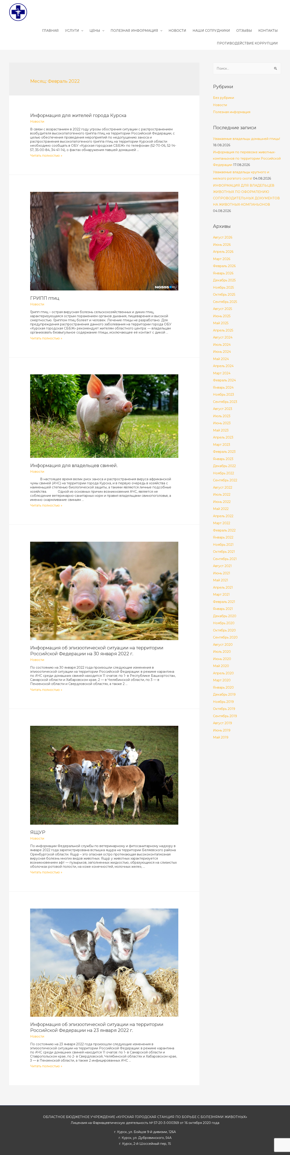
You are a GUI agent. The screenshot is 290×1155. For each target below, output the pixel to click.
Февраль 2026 (224, 266)
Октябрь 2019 (224, 709)
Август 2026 (222, 237)
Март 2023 (221, 445)
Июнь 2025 (221, 316)
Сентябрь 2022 (225, 480)
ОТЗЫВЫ (244, 31)
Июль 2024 (222, 345)
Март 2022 (221, 523)
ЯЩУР (37, 832)
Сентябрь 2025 (225, 302)
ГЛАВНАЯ (50, 31)
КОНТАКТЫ (268, 31)
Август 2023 (222, 409)
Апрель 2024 (223, 366)
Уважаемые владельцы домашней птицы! (246, 139)
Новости (37, 121)
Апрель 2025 (223, 330)
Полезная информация (231, 112)
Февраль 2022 (224, 530)
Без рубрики (223, 98)
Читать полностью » (46, 156)
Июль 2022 (221, 494)
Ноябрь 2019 (223, 702)
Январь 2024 (223, 387)
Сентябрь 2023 (225, 402)
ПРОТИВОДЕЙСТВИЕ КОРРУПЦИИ (247, 43)
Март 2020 (222, 680)
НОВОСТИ (177, 31)
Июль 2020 (222, 652)
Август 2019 (222, 723)
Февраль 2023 (224, 452)
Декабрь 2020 (224, 616)
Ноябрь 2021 (223, 545)
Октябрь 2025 (224, 294)
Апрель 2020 (223, 673)
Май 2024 (221, 359)
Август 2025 (222, 309)
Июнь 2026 (222, 245)
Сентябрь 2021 (225, 559)
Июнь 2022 (222, 502)
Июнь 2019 (221, 730)
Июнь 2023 (222, 423)
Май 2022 (221, 509)
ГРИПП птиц (44, 298)
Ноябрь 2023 (223, 394)
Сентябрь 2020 (225, 637)
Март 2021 (221, 594)
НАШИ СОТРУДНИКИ (211, 31)
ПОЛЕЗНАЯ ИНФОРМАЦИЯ (134, 31)
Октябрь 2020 (224, 630)
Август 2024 (222, 337)
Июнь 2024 (222, 352)
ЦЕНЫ (94, 31)
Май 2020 (221, 666)
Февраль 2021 (224, 602)
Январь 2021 (223, 609)
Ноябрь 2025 (223, 287)
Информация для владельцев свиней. (74, 465)
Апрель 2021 (223, 587)
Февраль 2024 (224, 380)
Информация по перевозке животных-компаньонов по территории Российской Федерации (247, 158)
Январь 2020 (223, 687)
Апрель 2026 (223, 252)
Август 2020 (223, 645)
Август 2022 (222, 487)
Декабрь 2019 (224, 694)
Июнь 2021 (221, 573)
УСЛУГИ (72, 31)
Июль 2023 (221, 416)
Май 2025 (220, 323)
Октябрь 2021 (224, 552)
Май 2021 (220, 580)
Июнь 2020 (222, 659)
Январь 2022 (223, 537)
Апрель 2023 (223, 437)
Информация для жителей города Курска (78, 115)
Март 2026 (221, 259)
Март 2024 (221, 373)
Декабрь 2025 (224, 280)
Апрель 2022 (223, 516)
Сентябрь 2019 (225, 716)
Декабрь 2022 (224, 466)
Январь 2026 (223, 273)
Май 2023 (221, 430)
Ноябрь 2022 (223, 473)
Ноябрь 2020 (223, 623)
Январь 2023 (223, 459)
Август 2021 (222, 566)
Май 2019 (220, 737)
